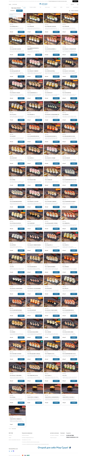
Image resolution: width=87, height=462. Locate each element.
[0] (76, 4)
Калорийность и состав (26, 439)
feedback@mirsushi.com (72, 437)
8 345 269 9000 (14, 4)
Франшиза (62, 435)
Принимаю (75, 1)
